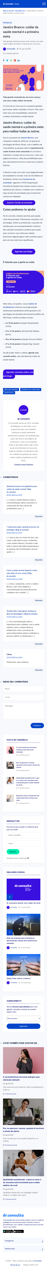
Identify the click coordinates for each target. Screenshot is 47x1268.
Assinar (13, 852)
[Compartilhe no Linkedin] (19, 60)
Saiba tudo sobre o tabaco (18, 978)
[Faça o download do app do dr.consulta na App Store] (18, 1231)
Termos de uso (15, 1265)
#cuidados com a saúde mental (31, 389)
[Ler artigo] (10, 750)
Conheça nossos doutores (23, 465)
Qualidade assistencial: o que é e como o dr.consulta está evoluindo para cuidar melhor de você (22, 1182)
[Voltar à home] (13, 1215)
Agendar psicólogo (23, 252)
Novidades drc (20, 11)
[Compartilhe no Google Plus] (15, 60)
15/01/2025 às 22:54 (14, 657)
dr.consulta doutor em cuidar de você (23, 903)
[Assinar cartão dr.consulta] (19, 203)
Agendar (24, 1026)
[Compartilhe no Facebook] (3, 60)
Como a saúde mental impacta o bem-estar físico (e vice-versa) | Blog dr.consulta (22, 573)
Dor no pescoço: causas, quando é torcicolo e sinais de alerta (28, 765)
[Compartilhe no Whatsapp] (11, 60)
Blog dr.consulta (8, 11)
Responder (39, 516)
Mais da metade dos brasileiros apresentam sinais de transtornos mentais (22, 940)
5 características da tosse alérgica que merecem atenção (26, 750)
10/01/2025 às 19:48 (14, 579)
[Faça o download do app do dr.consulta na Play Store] (8, 1231)
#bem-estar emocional (11, 389)
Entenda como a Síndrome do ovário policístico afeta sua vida (27, 798)
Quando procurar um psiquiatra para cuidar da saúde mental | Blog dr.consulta (22, 489)
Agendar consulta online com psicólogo (18, 374)
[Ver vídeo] (23, 889)
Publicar (37, 725)
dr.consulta (11, 49)
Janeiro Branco (27, 138)
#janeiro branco (9, 392)
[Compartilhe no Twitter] (7, 60)
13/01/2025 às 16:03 (14, 617)
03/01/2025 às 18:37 (14, 495)
